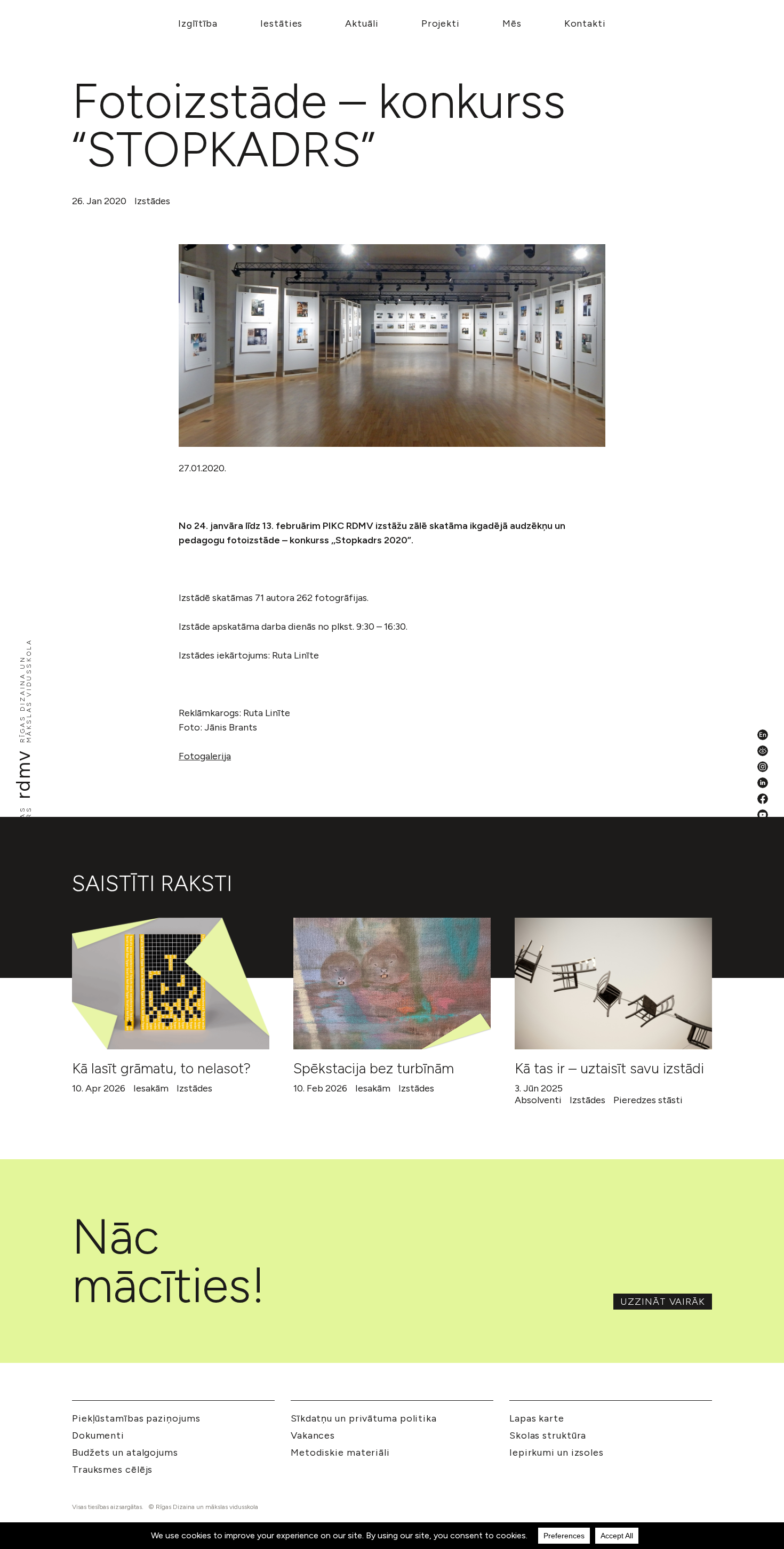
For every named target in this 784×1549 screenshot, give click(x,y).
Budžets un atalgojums (125, 1452)
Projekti (440, 23)
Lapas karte (536, 1418)
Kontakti (585, 23)
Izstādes (152, 201)
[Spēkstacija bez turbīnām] (392, 983)
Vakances (313, 1435)
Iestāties (281, 23)
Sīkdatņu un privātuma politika (364, 1418)
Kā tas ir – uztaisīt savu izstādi (609, 1068)
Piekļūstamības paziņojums (136, 1418)
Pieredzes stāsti (648, 1100)
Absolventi (538, 1100)
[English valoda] (762, 734)
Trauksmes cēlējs (112, 1469)
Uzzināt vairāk (662, 1301)
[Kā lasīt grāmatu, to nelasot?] (170, 983)
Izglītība (198, 23)
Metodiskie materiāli (340, 1452)
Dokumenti (98, 1435)
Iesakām (151, 1088)
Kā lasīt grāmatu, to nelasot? (161, 1068)
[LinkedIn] (762, 782)
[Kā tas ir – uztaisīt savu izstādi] (613, 983)
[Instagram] (762, 766)
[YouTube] (762, 814)
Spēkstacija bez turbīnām (373, 1068)
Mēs (512, 23)
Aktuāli (361, 23)
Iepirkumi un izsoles (556, 1452)
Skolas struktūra (547, 1435)
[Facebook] (762, 798)
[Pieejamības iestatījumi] (762, 750)
